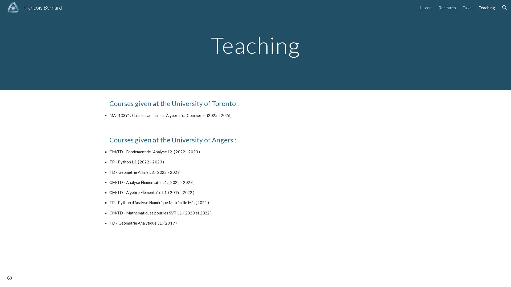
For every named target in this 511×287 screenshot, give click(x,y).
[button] (504, 7)
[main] (255, 45)
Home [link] (426, 7)
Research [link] (447, 7)
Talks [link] (467, 7)
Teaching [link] (487, 7)
